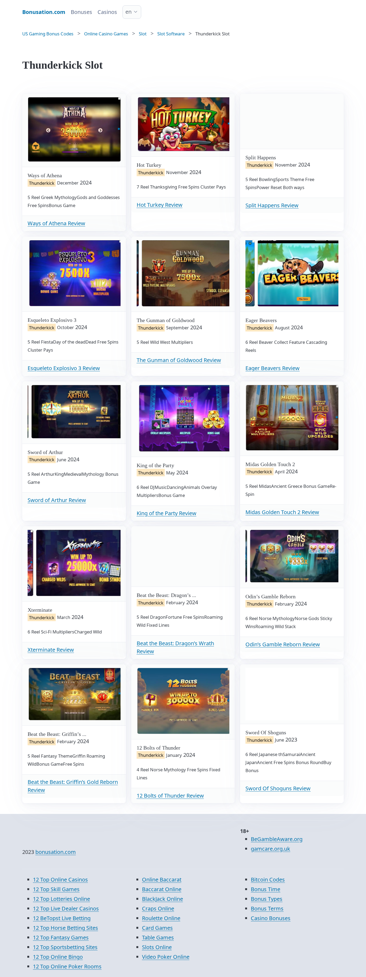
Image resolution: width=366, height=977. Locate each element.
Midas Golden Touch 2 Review (282, 512)
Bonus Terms (267, 908)
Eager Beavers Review (272, 368)
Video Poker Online (165, 956)
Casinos (107, 12)
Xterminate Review (51, 649)
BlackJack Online (162, 898)
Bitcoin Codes (268, 879)
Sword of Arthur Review (57, 500)
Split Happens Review (271, 205)
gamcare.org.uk (270, 848)
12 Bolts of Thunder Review (170, 795)
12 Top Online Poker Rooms (67, 966)
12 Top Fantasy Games (61, 937)
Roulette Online (161, 918)
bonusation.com (55, 852)
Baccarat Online (161, 889)
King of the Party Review (166, 513)
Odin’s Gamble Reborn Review (282, 644)
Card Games (157, 927)
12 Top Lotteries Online (61, 898)
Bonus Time (265, 889)
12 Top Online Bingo (58, 956)
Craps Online (158, 908)
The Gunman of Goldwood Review (179, 360)
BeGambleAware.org (276, 839)
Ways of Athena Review (56, 223)
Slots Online (157, 947)
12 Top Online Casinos (60, 879)
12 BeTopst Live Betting (62, 918)
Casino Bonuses (270, 918)
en (128, 11)
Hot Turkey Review (159, 204)
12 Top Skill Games (56, 889)
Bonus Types (266, 898)
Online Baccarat (161, 879)
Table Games (158, 937)
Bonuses (81, 12)
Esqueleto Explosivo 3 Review (64, 368)
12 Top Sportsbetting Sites (65, 947)
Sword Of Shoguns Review (278, 788)
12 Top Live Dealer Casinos (66, 908)
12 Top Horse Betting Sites (65, 927)
